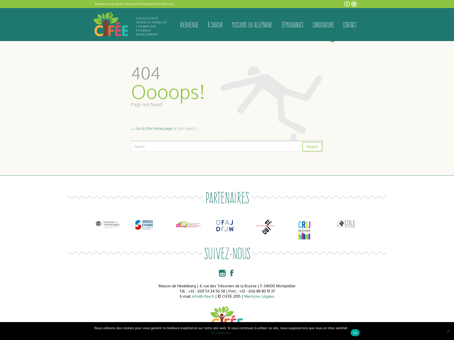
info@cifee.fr (203, 296)
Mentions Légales (259, 296)
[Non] (448, 331)
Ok (355, 333)
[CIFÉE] (111, 24)
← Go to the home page (151, 128)
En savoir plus (221, 333)
